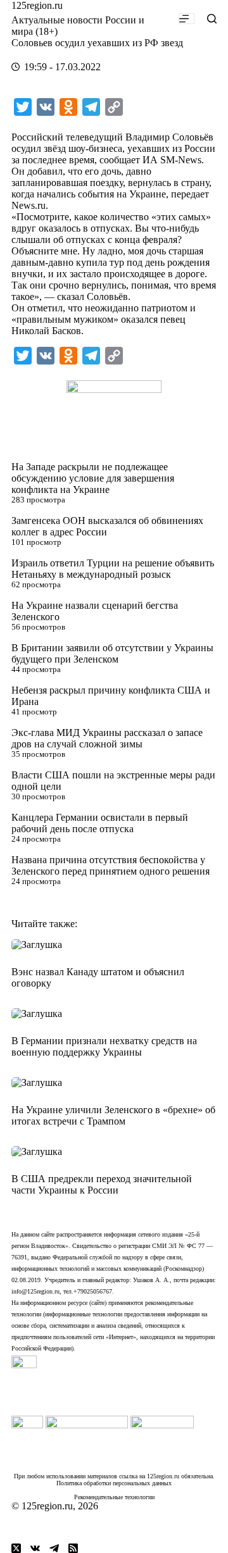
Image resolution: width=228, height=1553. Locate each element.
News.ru (28, 205)
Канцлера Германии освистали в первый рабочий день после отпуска (99, 823)
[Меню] (186, 18)
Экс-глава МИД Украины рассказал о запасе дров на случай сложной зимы (107, 738)
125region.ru (37, 5)
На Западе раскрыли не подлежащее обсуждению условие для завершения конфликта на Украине (92, 478)
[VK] (35, 1548)
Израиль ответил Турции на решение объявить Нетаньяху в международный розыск (112, 569)
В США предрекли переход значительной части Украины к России (101, 1184)
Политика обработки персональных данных (114, 1483)
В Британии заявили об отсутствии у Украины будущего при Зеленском (112, 653)
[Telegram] (54, 1548)
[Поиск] (212, 18)
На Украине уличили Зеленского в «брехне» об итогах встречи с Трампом (113, 1115)
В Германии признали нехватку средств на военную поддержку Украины (104, 1046)
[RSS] (73, 1548)
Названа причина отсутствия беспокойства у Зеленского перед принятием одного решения (110, 865)
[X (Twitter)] (16, 1548)
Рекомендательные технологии (114, 1497)
